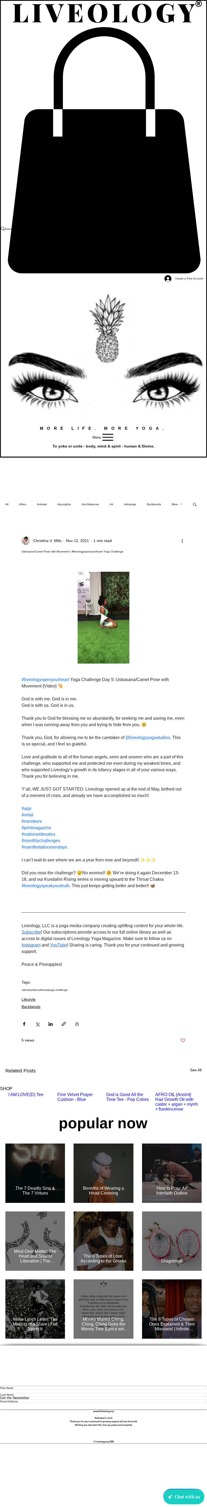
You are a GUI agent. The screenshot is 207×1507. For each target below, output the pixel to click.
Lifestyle (29, 999)
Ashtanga (130, 504)
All (6, 504)
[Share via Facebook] (24, 1023)
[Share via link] (63, 1023)
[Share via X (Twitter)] (37, 1023)
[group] (103, 1102)
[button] (103, 450)
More (175, 504)
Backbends (154, 504)
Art (111, 504)
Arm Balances (90, 504)
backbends (35, 989)
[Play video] (103, 618)
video (25, 989)
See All (196, 1070)
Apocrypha (64, 504)
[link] (103, 150)
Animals (42, 504)
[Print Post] (77, 1023)
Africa (22, 504)
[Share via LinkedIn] (50, 1023)
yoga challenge (58, 989)
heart (45, 989)
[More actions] (182, 540)
